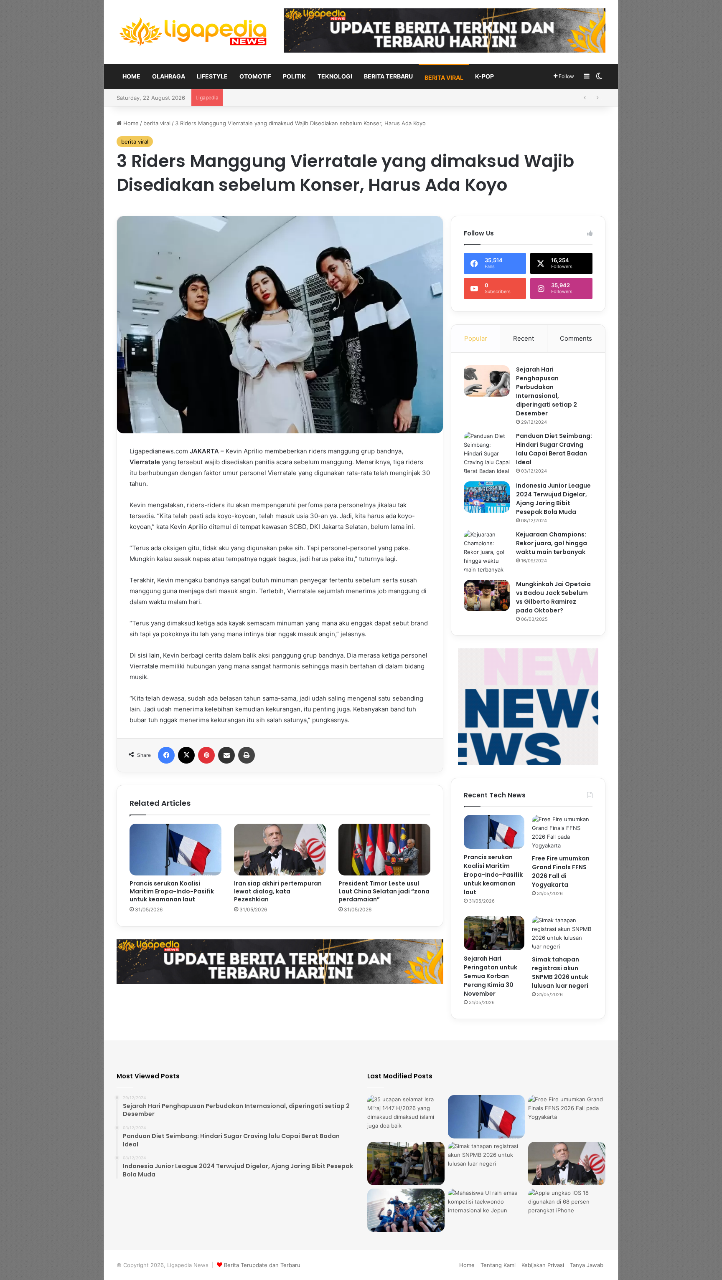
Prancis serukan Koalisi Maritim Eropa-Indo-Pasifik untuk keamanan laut (172, 891)
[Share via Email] (226, 755)
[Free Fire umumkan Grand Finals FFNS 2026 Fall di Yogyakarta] (562, 832)
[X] (186, 755)
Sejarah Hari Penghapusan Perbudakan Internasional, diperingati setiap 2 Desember (546, 391)
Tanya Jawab (586, 1265)
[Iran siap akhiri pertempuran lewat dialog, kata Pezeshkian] (280, 849)
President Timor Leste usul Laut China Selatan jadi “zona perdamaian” (384, 891)
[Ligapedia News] (194, 32)
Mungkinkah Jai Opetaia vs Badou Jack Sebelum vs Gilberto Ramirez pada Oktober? (553, 597)
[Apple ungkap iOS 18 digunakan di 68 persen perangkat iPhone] (566, 1210)
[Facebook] (166, 755)
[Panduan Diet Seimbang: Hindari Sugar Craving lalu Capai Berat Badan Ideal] (487, 454)
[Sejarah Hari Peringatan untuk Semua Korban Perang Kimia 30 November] (494, 933)
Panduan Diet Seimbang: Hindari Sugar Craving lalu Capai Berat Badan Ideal (554, 449)
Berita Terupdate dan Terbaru (262, 1265)
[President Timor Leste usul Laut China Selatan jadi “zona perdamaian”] (384, 849)
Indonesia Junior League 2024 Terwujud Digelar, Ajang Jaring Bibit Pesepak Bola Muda (553, 498)
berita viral (444, 77)
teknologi (335, 76)
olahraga (168, 76)
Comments (576, 338)
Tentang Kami (498, 1265)
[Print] (246, 755)
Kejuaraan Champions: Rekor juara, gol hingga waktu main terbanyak (551, 543)
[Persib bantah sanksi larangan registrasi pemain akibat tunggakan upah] (406, 1210)
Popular (475, 338)
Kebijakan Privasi (542, 1265)
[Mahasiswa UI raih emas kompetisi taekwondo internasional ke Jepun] (486, 1210)
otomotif (255, 76)
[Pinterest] (206, 755)
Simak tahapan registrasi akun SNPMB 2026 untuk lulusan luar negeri (560, 972)
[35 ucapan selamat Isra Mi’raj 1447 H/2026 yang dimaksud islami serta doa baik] (406, 1116)
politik (294, 76)
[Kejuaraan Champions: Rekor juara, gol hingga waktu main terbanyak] (487, 552)
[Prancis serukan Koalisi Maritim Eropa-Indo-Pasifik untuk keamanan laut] (175, 849)
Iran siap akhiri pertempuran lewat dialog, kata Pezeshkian (278, 891)
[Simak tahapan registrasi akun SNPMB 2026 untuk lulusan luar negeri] (562, 933)
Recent (523, 338)
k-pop (484, 76)
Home (131, 76)
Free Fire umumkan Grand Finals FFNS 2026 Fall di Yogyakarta (561, 871)
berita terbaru (388, 76)
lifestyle (212, 76)
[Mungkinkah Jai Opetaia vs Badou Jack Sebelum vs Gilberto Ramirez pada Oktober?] (487, 595)
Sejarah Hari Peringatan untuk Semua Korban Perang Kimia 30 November (321, 97)
